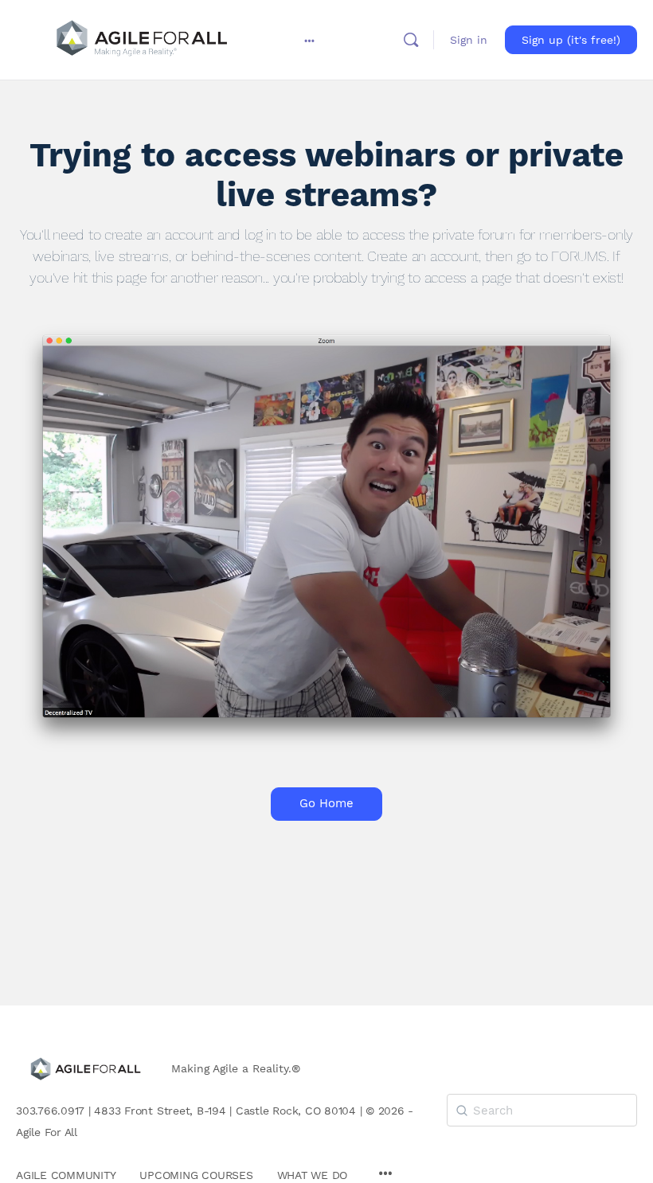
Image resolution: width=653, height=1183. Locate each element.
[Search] (411, 39)
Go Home (326, 803)
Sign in (468, 39)
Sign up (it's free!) (571, 39)
